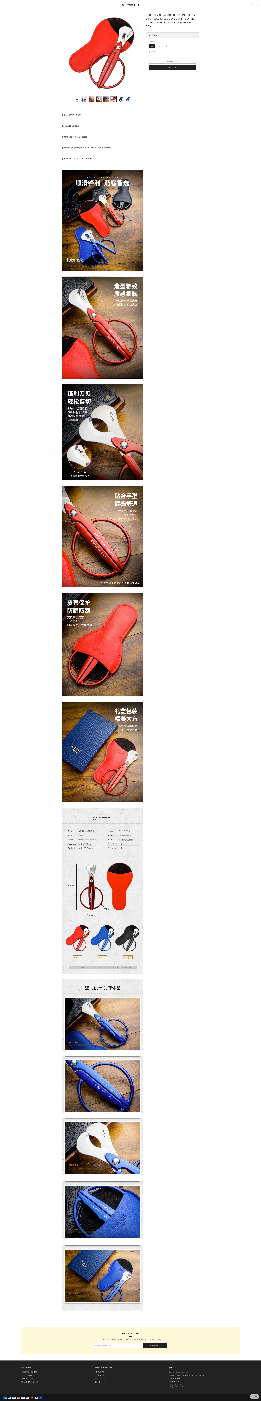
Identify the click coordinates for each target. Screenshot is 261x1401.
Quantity (152, 52)
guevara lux (130, 5)
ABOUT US (99, 1372)
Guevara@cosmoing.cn (178, 1372)
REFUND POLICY (28, 1375)
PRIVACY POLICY (28, 1379)
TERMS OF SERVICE (29, 1382)
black (159, 46)
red (151, 46)
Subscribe (154, 1346)
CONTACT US (100, 1375)
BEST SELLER (100, 1379)
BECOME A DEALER (29, 1372)
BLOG (97, 1382)
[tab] (77, 99)
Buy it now (172, 67)
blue (167, 46)
